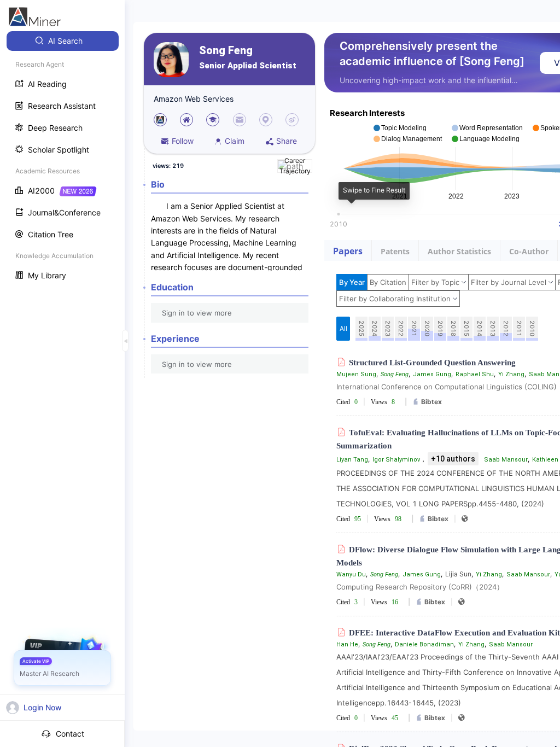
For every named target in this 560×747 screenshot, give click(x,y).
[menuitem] (63, 41)
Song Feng (226, 50)
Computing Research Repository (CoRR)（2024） (420, 586)
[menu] (62, 159)
